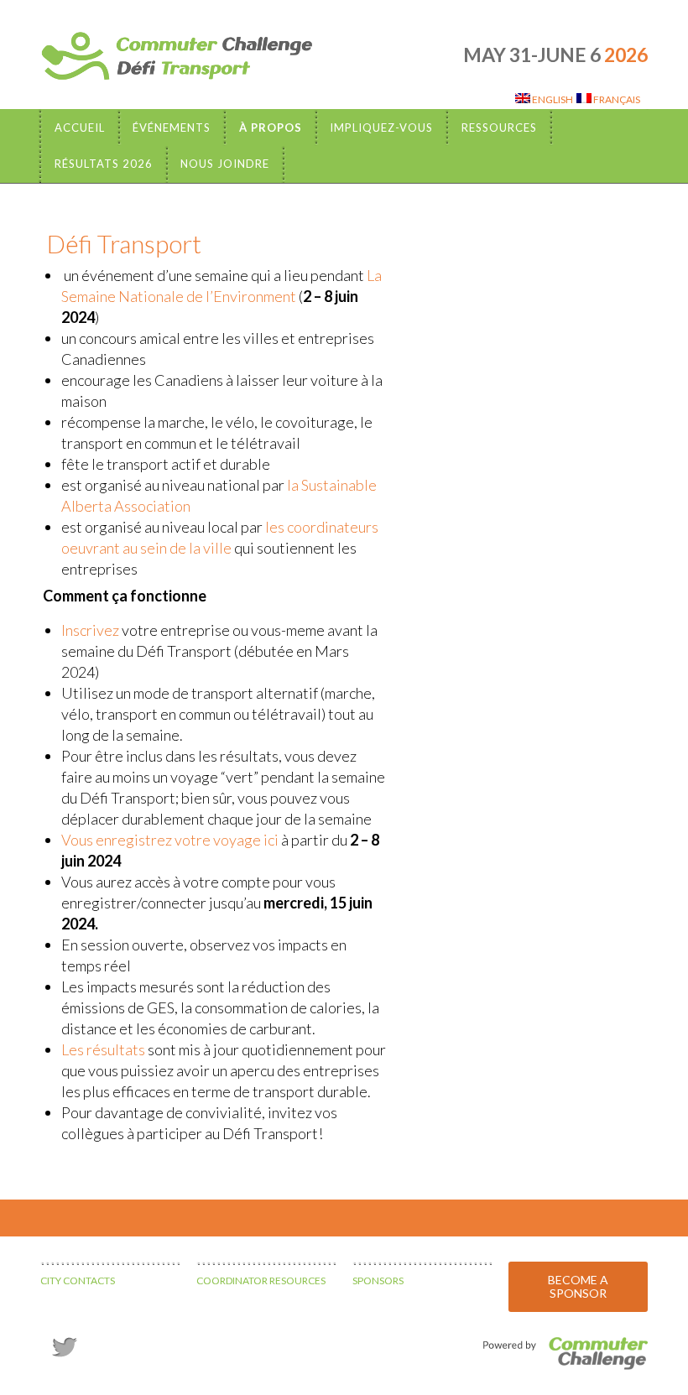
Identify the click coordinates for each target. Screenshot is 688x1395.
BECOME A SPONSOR (578, 1286)
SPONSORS (378, 1280)
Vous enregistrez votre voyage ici (170, 839)
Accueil (80, 127)
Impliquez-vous (381, 127)
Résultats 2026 (104, 163)
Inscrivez (90, 630)
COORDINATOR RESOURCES (261, 1280)
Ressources (499, 127)
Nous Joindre (224, 163)
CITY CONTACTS (77, 1280)
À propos (270, 127)
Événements (172, 127)
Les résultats (103, 1049)
